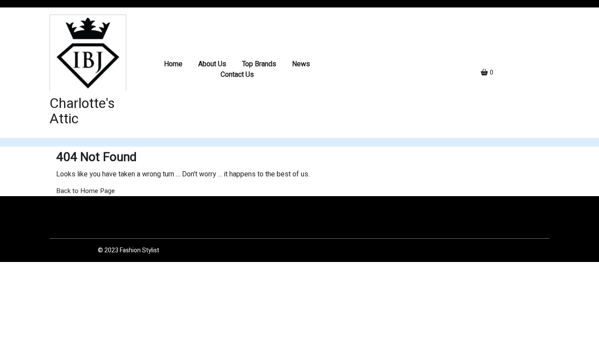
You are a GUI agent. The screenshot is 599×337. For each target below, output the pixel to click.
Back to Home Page (85, 191)
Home (173, 64)
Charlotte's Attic (82, 111)
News (301, 64)
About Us (212, 64)
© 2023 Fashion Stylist (128, 250)
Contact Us (237, 74)
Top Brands (259, 64)
